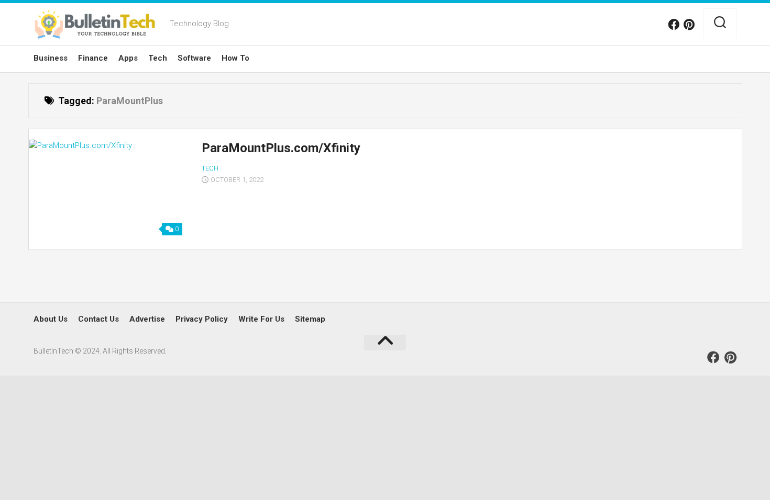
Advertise (147, 319)
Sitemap (310, 319)
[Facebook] (673, 24)
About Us (51, 319)
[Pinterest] (689, 24)
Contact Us (98, 319)
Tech (157, 58)
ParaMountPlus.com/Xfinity (281, 148)
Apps (128, 58)
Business (51, 58)
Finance (93, 58)
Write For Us (261, 319)
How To (235, 58)
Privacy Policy (201, 319)
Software (194, 58)
